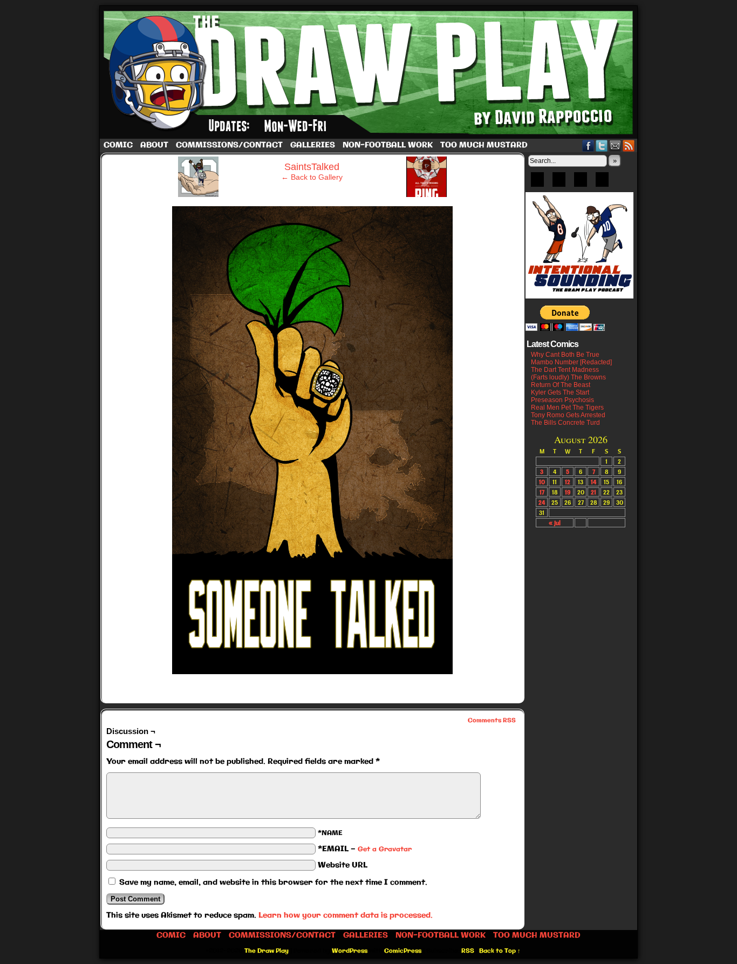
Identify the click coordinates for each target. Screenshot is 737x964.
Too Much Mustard (484, 145)
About (154, 145)
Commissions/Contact (229, 145)
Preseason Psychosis (562, 400)
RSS (629, 145)
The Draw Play (369, 72)
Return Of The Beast (560, 385)
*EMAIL (365, 849)
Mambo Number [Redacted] (571, 362)
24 (541, 502)
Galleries (312, 145)
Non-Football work (388, 145)
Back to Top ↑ (500, 951)
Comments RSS (492, 720)
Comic (118, 145)
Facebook (588, 145)
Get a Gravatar (385, 849)
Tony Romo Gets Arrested (568, 415)
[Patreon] (558, 183)
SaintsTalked (311, 166)
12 (567, 482)
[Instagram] (602, 183)
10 (542, 482)
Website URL (342, 865)
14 (593, 482)
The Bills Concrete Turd (565, 422)
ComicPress (402, 951)
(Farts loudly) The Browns (568, 377)
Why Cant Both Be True (565, 354)
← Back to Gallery (312, 177)
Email (615, 145)
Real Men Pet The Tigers (567, 407)
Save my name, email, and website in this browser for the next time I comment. (273, 882)
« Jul (555, 523)
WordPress (349, 951)
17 (542, 492)
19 (567, 492)
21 (593, 492)
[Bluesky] (537, 183)
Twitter (602, 145)
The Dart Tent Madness (565, 370)
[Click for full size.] (312, 671)
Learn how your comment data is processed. (345, 915)
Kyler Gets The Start (560, 392)
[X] (580, 183)
